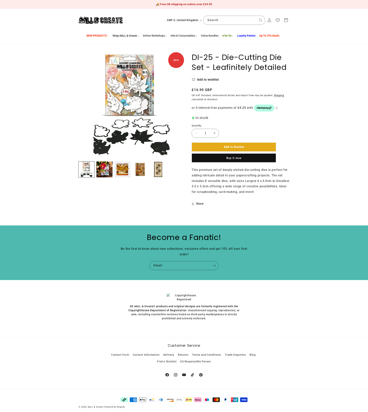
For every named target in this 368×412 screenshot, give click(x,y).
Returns (183, 354)
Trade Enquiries (235, 354)
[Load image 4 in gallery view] (140, 169)
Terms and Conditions (206, 354)
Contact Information (146, 354)
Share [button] (200, 203)
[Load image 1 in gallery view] (86, 169)
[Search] (260, 20)
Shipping (279, 95)
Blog (252, 354)
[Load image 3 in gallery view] (122, 169)
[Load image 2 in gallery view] (104, 169)
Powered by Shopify (114, 407)
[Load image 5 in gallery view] (158, 169)
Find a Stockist (167, 361)
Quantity (196, 125)
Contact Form (120, 354)
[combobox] (234, 20)
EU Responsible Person (195, 361)
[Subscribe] (214, 265)
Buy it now (234, 158)
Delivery (168, 354)
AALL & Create (95, 407)
